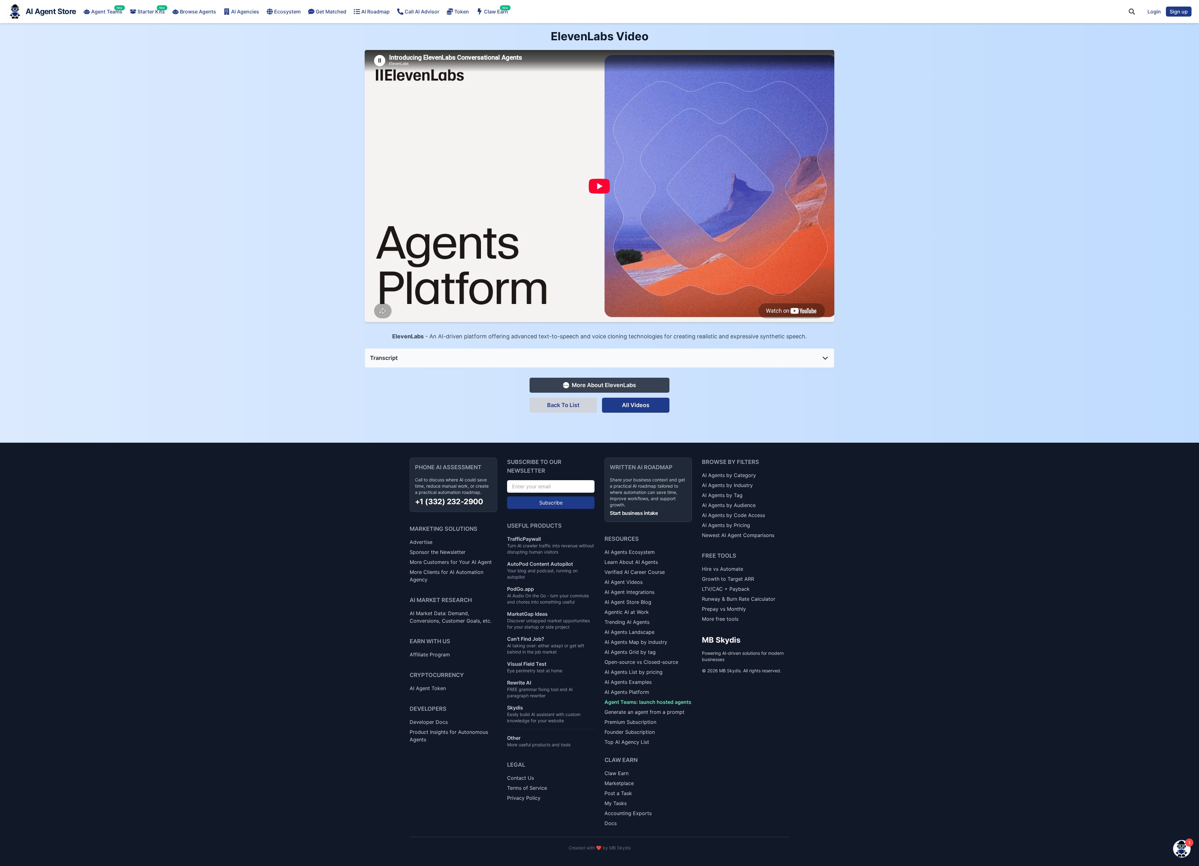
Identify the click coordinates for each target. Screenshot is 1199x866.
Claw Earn (496, 11)
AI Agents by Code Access (733, 515)
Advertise (421, 542)
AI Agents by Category (729, 475)
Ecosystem (287, 11)
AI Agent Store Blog (627, 602)
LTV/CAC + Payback (726, 589)
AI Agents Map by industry (635, 642)
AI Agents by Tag (722, 495)
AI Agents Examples (628, 682)
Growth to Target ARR (728, 579)
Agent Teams (106, 11)
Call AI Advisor (422, 11)
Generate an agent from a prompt (644, 712)
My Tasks (615, 803)
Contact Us (520, 778)
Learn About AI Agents (631, 562)
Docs (610, 823)
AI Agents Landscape (629, 632)
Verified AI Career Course (634, 572)
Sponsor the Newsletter (438, 552)
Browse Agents (198, 11)
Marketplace (619, 783)
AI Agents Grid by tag (630, 652)
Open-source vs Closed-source (641, 662)
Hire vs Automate (722, 569)
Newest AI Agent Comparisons (738, 535)
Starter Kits (151, 11)
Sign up (1179, 11)
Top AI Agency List (626, 742)
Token (461, 11)
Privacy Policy (523, 798)
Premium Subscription (630, 722)
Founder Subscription (629, 732)
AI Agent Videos (623, 582)
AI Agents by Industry (727, 485)
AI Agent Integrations (629, 592)
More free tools (720, 619)
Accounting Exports (628, 813)
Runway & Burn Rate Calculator (738, 599)
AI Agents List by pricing (633, 672)
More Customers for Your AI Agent (451, 562)
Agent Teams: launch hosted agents (647, 702)
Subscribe (551, 503)
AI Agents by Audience (729, 505)
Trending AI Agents (626, 622)
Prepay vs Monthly (724, 609)
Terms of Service (527, 788)
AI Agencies (245, 11)
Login (1154, 11)
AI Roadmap (375, 11)
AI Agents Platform (626, 692)
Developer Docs (429, 722)
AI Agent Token (428, 688)
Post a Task (618, 793)
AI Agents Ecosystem (629, 552)
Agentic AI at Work (626, 612)
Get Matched (331, 11)
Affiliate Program (430, 654)
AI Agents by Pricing (726, 525)
